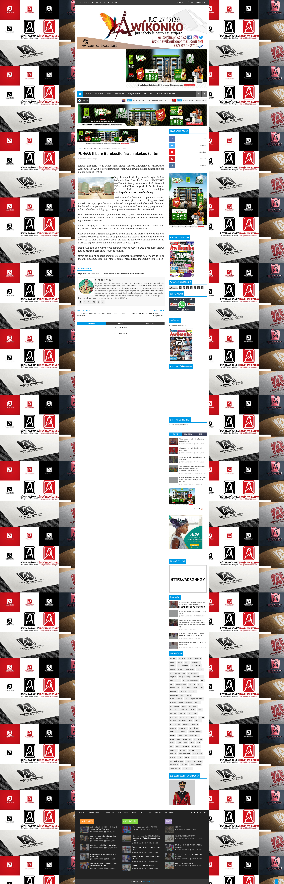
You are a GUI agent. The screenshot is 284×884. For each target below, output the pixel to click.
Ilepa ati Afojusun (95, 812)
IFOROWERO (174, 710)
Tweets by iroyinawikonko (178, 425)
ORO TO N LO (197, 754)
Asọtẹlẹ (173, 677)
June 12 (198, 721)
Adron (172, 666)
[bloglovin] (108, 2)
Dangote (192, 684)
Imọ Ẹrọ (173, 713)
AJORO (172, 669)
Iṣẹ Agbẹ (182, 721)
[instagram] (96, 2)
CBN (171, 684)
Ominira (183, 750)
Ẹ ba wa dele (109, 812)
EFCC (200, 684)
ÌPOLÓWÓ (99, 94)
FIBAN (182, 695)
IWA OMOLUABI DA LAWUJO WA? (185, 836)
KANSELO (186, 724)
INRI (195, 713)
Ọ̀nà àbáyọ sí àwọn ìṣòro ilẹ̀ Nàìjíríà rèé (145, 827)
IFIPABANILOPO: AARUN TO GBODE (143, 865)
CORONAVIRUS (181, 684)
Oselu (121, 100)
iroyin (193, 717)
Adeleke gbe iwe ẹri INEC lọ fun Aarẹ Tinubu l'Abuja (92, 100)
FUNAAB (173, 702)
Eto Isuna (174, 695)
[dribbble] (112, 2)
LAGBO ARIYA (193, 735)
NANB (192, 743)
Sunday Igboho (195, 765)
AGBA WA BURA (196, 666)
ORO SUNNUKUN (184, 754)
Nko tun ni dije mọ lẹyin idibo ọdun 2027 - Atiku (140, 100)
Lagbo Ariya (182, 735)
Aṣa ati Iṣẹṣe (193, 673)
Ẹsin (201, 688)
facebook (150, 323)
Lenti (172, 743)
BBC (202, 680)
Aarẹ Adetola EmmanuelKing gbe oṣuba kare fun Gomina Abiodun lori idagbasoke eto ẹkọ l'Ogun (192, 468)
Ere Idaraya (174, 688)
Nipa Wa (81, 812)
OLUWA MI (173, 750)
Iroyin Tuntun (123, 812)
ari (171, 673)
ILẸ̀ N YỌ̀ (177, 827)
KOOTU (183, 732)
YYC (190, 768)
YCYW (185, 768)
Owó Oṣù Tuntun (176, 761)
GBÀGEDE (180, 2)
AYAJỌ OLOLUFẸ (184, 677)
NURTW (178, 746)
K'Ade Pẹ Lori (175, 724)
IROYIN (190, 658)
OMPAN (191, 750)
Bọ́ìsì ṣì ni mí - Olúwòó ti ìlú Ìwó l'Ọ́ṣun (103, 845)
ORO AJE (173, 754)
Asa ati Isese (180, 673)
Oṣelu (180, 662)
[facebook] (89, 2)
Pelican (189, 761)
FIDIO (189, 695)
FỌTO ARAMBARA (197, 699)
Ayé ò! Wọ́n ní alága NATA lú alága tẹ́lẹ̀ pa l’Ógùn (188, 100)
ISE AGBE (173, 721)
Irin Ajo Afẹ (184, 717)
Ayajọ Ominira (198, 677)
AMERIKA (181, 669)
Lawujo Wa (187, 739)
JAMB (190, 721)
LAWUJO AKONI (175, 739)
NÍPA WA (190, 2)
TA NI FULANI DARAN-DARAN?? (184, 863)
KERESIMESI (183, 728)
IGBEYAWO (185, 710)
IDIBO (184, 706)
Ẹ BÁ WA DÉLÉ (200, 2)
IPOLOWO (173, 717)
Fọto (186, 699)
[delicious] (116, 2)
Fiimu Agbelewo (176, 699)
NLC (171, 746)
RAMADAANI (174, 765)
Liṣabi (179, 743)
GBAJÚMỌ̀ (188, 434)
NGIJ (198, 743)
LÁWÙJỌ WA (119, 94)
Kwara (172, 662)
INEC (189, 713)
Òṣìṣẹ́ (201, 757)
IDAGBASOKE (174, 706)
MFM (185, 743)
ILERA (193, 710)
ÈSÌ (200, 434)
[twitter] (93, 2)
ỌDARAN (186, 746)
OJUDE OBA (196, 746)
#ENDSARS (196, 662)
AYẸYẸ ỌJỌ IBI (175, 680)
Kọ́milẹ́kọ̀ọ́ (174, 732)
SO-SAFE (184, 765)
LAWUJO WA (198, 739)
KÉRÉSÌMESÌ (194, 728)
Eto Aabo (173, 691)
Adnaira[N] (197, 509)
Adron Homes (183, 666)
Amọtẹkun (190, 669)
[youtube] (100, 2)
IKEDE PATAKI (169, 812)
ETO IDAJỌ (192, 691)
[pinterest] (104, 2)
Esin (195, 688)
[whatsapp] (202, 811)
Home (80, 149)
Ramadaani (198, 761)
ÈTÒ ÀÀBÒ (148, 94)
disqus (120, 323)
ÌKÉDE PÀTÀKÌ (169, 94)
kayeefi (195, 724)
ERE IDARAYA (186, 688)
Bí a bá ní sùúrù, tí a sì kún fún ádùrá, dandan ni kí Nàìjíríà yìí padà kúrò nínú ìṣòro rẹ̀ (146, 838)
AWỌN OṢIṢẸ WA (137, 812)
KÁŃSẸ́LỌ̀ (158, 94)
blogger (91, 323)
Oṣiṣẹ (187, 662)
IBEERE (197, 702)
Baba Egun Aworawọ (190, 680)
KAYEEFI (168, 100)
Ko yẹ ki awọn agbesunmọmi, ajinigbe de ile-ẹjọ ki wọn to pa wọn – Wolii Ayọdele (192, 480)
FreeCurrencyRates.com (177, 325)
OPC (198, 750)
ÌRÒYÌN (108, 94)
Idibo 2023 (193, 706)
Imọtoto (182, 713)
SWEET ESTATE (175, 768)
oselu (172, 757)
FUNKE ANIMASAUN (185, 702)
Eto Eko (182, 658)
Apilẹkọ (173, 658)
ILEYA (200, 710)
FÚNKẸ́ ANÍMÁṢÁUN (134, 94)
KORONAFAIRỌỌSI (195, 732)
